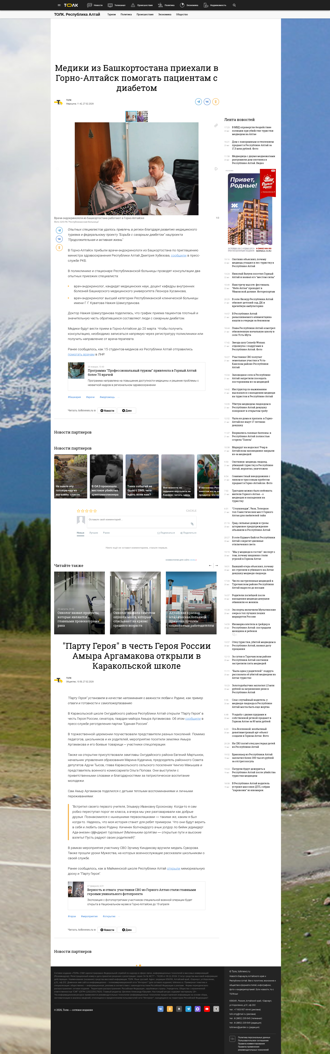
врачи (90, 397)
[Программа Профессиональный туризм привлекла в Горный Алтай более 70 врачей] (76, 376)
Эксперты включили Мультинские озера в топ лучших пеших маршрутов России (254, 613)
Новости (98, 5)
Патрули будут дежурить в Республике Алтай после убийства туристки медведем (254, 772)
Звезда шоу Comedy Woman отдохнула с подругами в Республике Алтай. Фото (248, 346)
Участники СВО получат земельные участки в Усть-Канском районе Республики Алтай (250, 362)
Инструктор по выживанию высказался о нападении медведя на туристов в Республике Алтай (253, 393)
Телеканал (119, 5)
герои (72, 916)
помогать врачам (81, 354)
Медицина (71, 104)
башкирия (74, 397)
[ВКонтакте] (207, 101)
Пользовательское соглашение (253, 1040)
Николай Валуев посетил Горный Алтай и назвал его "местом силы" (253, 275)
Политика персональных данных (254, 1037)
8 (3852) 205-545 (242, 1018)
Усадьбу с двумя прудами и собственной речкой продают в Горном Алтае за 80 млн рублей (251, 718)
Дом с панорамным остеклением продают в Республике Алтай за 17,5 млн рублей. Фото (253, 145)
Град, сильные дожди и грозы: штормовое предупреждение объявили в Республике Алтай (251, 526)
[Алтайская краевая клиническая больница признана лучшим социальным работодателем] (191, 603)
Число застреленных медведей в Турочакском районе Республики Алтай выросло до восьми (253, 584)
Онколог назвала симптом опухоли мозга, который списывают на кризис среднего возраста (134, 619)
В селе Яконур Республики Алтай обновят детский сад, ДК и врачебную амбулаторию (252, 302)
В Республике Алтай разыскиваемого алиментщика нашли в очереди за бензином (252, 317)
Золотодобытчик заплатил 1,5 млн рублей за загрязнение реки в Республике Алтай (253, 689)
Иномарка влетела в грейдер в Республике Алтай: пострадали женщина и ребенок (251, 627)
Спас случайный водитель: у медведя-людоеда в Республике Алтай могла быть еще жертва (252, 703)
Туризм (111, 14)
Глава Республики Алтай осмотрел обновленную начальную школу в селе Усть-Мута (253, 331)
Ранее (106, 532)
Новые (80, 532)
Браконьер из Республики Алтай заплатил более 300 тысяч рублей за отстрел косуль (253, 758)
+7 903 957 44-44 (242, 1009)
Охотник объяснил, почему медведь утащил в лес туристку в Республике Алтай (253, 263)
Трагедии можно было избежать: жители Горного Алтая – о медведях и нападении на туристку (252, 496)
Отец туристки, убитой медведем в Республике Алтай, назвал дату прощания (254, 645)
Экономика (192, 5)
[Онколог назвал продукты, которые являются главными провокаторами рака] (79, 603)
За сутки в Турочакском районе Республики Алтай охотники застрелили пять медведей (251, 660)
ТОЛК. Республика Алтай (77, 14)
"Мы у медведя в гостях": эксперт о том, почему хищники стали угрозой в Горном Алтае (253, 555)
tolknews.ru (244, 971)
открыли (173, 868)
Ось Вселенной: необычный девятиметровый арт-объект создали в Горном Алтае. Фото (250, 732)
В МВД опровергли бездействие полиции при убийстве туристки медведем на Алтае (252, 131)
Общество (182, 14)
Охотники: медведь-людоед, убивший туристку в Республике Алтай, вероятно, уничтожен (252, 465)
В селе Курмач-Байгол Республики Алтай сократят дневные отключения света (253, 541)
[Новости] (106, 410)
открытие (109, 916)
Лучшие (93, 532)
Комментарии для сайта (181, 560)
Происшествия (145, 5)
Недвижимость (218, 5)
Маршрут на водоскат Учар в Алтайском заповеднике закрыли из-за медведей (253, 451)
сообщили (178, 255)
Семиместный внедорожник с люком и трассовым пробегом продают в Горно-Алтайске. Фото (252, 480)
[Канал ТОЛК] (126, 410)
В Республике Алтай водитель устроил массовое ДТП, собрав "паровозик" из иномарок (251, 787)
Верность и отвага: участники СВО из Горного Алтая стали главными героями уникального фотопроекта (141, 892)
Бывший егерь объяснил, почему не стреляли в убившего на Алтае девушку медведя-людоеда (253, 570)
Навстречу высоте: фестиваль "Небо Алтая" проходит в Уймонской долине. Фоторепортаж (253, 288)
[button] (142, 116)
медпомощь (107, 397)
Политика (169, 5)
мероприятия (89, 916)
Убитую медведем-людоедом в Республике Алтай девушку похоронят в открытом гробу (251, 407)
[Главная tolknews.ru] (71, 5)
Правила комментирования (251, 1043)
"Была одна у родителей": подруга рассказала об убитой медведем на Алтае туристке (254, 674)
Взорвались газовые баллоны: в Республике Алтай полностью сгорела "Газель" (251, 436)
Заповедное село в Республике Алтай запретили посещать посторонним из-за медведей (251, 378)
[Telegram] (198, 101)
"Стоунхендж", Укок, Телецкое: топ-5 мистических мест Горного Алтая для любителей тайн (252, 512)
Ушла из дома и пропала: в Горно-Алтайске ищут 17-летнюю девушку (252, 422)
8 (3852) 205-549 (242, 1023)
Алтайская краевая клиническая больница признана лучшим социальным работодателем (191, 619)
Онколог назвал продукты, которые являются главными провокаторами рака (78, 619)
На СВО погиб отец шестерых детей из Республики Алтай (253, 745)
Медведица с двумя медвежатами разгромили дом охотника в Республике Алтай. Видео (253, 160)
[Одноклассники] (215, 101)
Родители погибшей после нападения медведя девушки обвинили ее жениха (251, 599)
